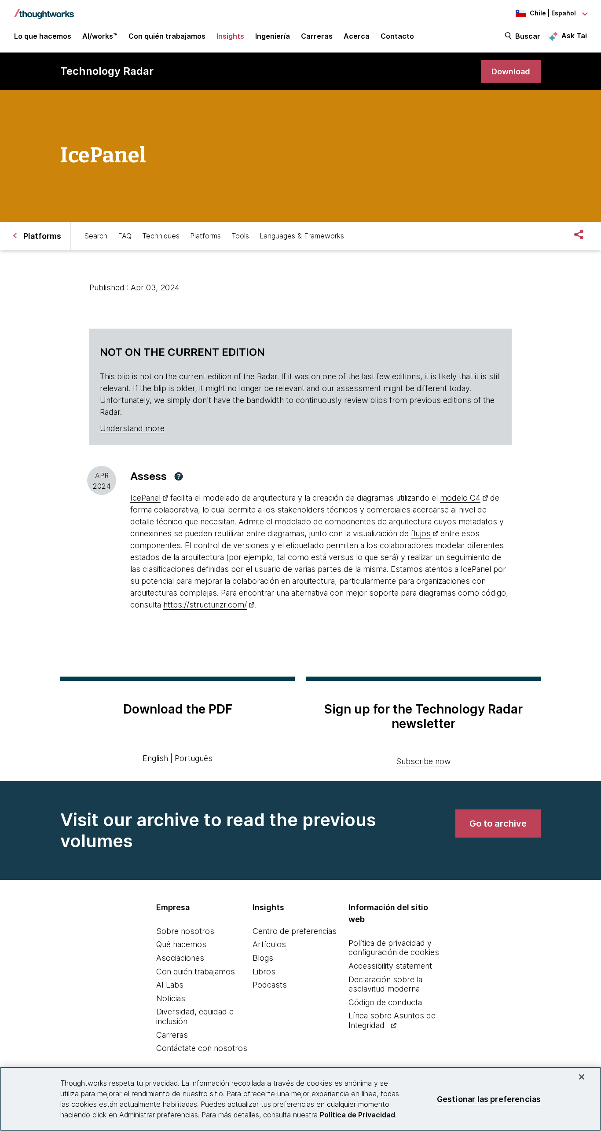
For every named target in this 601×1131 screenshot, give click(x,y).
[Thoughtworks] (44, 9)
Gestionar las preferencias (489, 1098)
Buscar (527, 36)
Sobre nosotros (185, 931)
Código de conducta (385, 1002)
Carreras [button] (317, 36)
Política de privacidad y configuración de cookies (393, 947)
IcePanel (145, 497)
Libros (264, 971)
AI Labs (169, 984)
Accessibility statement (390, 965)
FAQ (125, 235)
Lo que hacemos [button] (42, 36)
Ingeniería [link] (272, 36)
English (155, 758)
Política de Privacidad (357, 1114)
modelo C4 (460, 497)
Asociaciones (180, 958)
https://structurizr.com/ (205, 604)
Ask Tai (574, 35)
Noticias (170, 998)
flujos (421, 533)
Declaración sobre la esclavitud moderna (385, 984)
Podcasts (270, 984)
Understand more (132, 428)
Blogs (263, 958)
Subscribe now (423, 761)
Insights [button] (230, 36)
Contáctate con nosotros (201, 1048)
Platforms (205, 235)
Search (95, 235)
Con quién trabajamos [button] (166, 36)
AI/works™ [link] (99, 36)
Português (194, 758)
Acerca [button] (357, 36)
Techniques (161, 235)
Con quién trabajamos (195, 971)
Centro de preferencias (295, 931)
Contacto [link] (397, 36)
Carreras (172, 1034)
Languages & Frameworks (302, 235)
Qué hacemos (181, 944)
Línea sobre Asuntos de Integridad (392, 1020)
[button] (178, 476)
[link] (511, 71)
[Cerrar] (581, 1077)
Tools (240, 235)
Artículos (269, 944)
